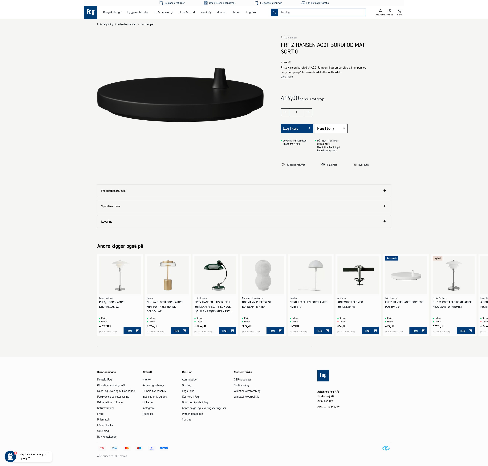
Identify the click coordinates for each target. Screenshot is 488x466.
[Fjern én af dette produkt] (285, 112)
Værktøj (206, 12)
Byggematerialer (137, 12)
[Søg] (274, 12)
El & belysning (164, 12)
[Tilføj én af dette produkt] (308, 112)
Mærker (222, 12)
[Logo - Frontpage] (90, 12)
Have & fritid (187, 12)
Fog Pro (251, 12)
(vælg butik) (324, 143)
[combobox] (322, 12)
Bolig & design (112, 12)
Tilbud (236, 12)
